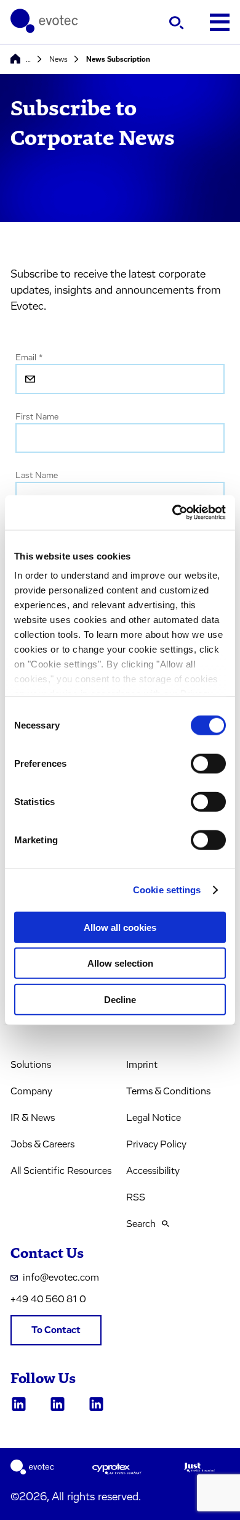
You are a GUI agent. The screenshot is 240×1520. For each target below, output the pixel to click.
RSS (135, 1197)
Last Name (36, 475)
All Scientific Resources (60, 1171)
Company (31, 1091)
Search (141, 1224)
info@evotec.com (61, 1277)
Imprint (142, 1065)
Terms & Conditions (168, 1091)
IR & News (32, 1118)
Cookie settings (167, 890)
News (58, 59)
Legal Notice (153, 1118)
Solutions (30, 1065)
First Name (36, 417)
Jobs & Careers (42, 1144)
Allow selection (120, 963)
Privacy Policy (156, 1144)
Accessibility (153, 1171)
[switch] (208, 763)
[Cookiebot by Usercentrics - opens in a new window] (172, 513)
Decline (120, 999)
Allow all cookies (120, 927)
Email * (28, 357)
